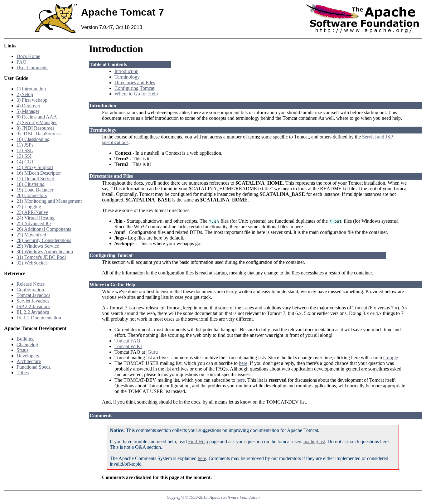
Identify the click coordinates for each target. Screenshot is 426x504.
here (243, 363)
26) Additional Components (44, 229)
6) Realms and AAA (37, 116)
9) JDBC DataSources (39, 133)
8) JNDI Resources (35, 128)
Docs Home (28, 56)
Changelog (27, 344)
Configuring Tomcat (134, 88)
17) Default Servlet (35, 178)
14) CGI (25, 161)
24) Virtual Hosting (36, 217)
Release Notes (31, 284)
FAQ (22, 62)
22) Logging (29, 206)
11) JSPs (25, 145)
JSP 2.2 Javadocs (33, 306)
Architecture (29, 361)
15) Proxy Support (35, 167)
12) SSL (25, 150)
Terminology (127, 77)
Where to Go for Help (136, 93)
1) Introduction (31, 88)
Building (25, 339)
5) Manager (28, 111)
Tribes (23, 372)
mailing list (314, 441)
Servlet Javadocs (33, 300)
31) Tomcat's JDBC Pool (41, 257)
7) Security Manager (37, 122)
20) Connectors (32, 195)
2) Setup (25, 94)
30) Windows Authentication (45, 251)
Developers (28, 355)
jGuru (152, 352)
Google (390, 357)
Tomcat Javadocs (33, 295)
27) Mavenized (31, 234)
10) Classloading (33, 139)
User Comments (32, 67)
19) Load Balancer (35, 189)
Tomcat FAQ (127, 340)
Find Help (198, 441)
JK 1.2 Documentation (39, 317)
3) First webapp (32, 100)
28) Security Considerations (44, 240)
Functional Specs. (34, 367)
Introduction (126, 71)
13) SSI (24, 156)
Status (22, 350)
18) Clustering (31, 184)
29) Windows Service (38, 246)
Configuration (30, 289)
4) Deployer (28, 105)
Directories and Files (134, 82)
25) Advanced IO (34, 223)
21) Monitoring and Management (49, 201)
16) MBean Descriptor (39, 173)
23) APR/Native (32, 212)
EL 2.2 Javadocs (33, 312)
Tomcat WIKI (128, 346)
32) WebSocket (32, 262)
